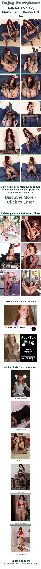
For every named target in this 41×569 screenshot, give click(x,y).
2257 (35, 564)
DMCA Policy (26, 564)
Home (6, 564)
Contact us (14, 564)
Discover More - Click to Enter (20, 199)
